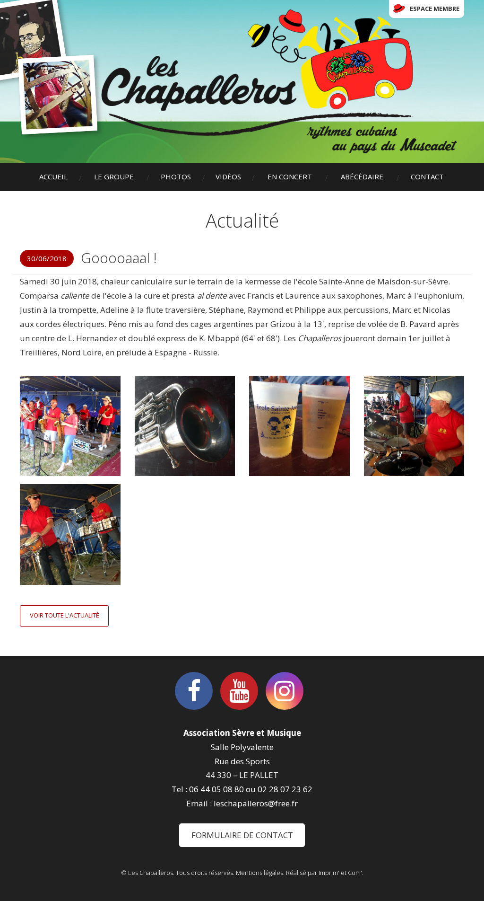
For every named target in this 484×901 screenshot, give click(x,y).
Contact (427, 176)
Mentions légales (259, 872)
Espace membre (434, 8)
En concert (290, 176)
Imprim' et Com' (340, 872)
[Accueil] (279, 81)
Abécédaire (362, 176)
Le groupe (114, 176)
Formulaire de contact (242, 835)
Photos (176, 176)
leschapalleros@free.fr (256, 803)
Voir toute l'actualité (64, 615)
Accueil (53, 176)
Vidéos (228, 176)
